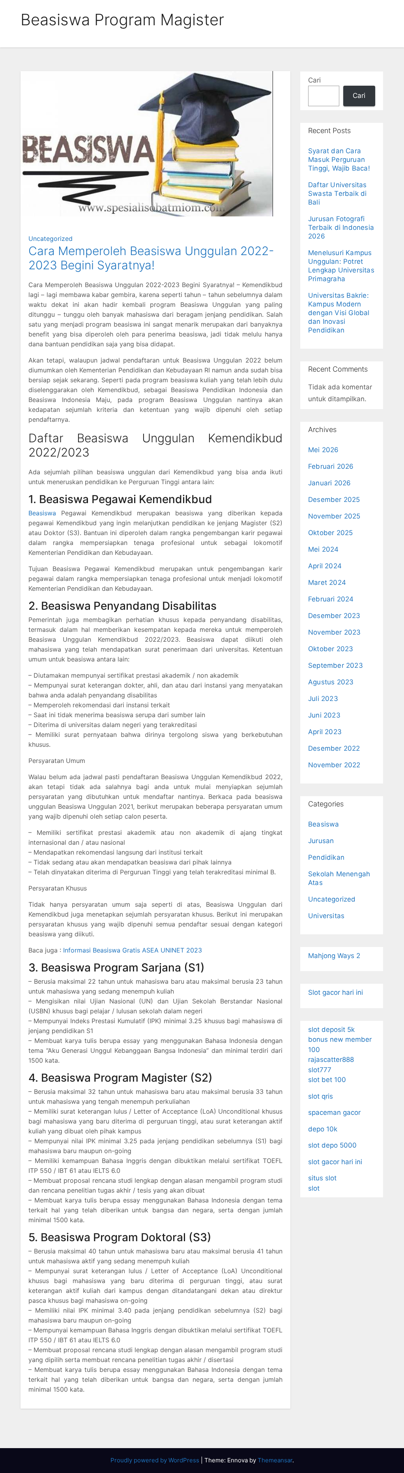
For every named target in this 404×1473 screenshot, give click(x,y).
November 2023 (334, 632)
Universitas (326, 916)
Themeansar (275, 1460)
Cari (314, 80)
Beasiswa (42, 513)
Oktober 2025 (330, 533)
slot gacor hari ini (335, 1162)
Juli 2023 (323, 699)
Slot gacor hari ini (335, 992)
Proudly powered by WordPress (155, 1460)
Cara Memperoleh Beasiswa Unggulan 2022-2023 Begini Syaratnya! (151, 258)
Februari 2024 (331, 599)
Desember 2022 (334, 748)
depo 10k (322, 1129)
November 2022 (334, 765)
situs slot (322, 1178)
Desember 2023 (334, 616)
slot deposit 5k (331, 1029)
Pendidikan (326, 857)
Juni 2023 (324, 715)
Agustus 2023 (331, 682)
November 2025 (334, 516)
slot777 (319, 1070)
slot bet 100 (327, 1080)
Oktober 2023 (330, 649)
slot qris (320, 1096)
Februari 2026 (331, 466)
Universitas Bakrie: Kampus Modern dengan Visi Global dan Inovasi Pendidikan (339, 312)
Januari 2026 (329, 483)
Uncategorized (50, 238)
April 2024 (325, 566)
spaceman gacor (334, 1112)
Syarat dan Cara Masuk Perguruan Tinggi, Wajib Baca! (339, 159)
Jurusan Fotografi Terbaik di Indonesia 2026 (341, 227)
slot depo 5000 (332, 1145)
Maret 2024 (327, 582)
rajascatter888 (331, 1059)
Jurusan (321, 841)
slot (314, 1188)
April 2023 (325, 732)
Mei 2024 (323, 549)
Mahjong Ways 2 (334, 956)
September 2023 (335, 665)
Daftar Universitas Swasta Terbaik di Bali (337, 193)
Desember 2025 (334, 500)
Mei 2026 (323, 450)
